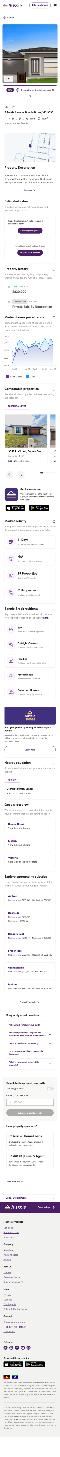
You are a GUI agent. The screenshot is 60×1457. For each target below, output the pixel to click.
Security (8, 1299)
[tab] (17, 406)
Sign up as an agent (13, 1281)
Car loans (8, 1227)
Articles (7, 1259)
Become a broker (12, 1277)
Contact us (9, 1331)
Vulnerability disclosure (15, 1309)
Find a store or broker (15, 1326)
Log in (11, 460)
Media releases (11, 1254)
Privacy (7, 1294)
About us (8, 1250)
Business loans (11, 1232)
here (45, 617)
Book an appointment (15, 1322)
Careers (7, 1272)
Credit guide (10, 1304)
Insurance (9, 1237)
